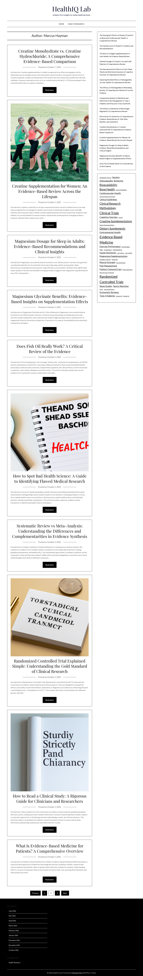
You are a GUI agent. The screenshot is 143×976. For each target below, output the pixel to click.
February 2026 (14, 930)
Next (65, 893)
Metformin (115, 259)
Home (61, 24)
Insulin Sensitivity (108, 252)
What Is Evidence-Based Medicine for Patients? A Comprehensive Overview (49, 848)
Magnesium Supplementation (113, 256)
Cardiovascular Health (110, 193)
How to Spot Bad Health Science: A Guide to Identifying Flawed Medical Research (49, 478)
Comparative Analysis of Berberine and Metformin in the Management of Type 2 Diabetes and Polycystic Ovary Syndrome (115, 101)
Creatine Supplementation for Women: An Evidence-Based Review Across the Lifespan (49, 191)
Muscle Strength (107, 262)
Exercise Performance (110, 246)
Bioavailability (108, 184)
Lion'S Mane (120, 253)
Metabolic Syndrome (105, 259)
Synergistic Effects (109, 289)
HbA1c (101, 250)
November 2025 (14, 945)
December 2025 (14, 940)
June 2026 (12, 911)
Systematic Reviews (109, 292)
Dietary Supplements (112, 228)
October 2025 (14, 950)
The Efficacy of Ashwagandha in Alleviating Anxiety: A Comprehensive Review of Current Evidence (116, 90)
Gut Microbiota (126, 247)
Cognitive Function (109, 217)
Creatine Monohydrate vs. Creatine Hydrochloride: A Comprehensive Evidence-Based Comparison (49, 56)
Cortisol (120, 217)
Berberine (118, 181)
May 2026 (12, 916)
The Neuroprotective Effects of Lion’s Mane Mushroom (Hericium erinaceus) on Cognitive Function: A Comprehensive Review (116, 72)
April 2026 (12, 921)
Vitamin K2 (126, 296)
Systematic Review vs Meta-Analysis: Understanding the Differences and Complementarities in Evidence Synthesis (49, 531)
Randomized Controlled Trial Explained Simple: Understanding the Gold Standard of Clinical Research (49, 666)
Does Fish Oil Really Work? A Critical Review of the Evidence (50, 348)
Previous (35, 893)
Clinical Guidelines (108, 199)
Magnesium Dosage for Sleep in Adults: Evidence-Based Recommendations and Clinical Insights (49, 246)
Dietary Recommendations (107, 225)
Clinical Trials (109, 213)
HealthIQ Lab (71, 8)
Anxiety (116, 177)
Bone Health (107, 189)
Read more (49, 90)
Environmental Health (110, 232)
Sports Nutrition (121, 286)
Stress (101, 289)
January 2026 (13, 935)
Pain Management (108, 266)
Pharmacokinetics (127, 269)
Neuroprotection (120, 262)
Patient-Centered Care (111, 269)
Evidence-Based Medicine (111, 239)
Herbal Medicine (117, 250)
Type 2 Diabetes (107, 296)
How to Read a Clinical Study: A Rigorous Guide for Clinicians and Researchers (49, 798)
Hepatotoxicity (108, 250)
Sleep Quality (106, 286)
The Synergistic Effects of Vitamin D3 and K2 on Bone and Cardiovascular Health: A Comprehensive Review (116, 38)
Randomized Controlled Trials (111, 279)
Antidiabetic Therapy (105, 177)
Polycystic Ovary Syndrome (107, 272)
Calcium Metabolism (121, 190)
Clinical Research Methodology (110, 206)
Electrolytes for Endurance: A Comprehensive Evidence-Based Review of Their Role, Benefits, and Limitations (116, 119)
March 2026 (13, 926)
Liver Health (128, 253)
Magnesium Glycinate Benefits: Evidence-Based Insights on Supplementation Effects (49, 298)
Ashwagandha (106, 181)
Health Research (76, 24)
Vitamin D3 (119, 296)
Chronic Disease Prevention (107, 196)
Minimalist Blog (77, 973)
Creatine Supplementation (116, 221)
